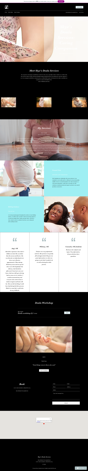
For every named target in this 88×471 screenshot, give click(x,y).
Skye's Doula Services (44, 457)
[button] (25, 313)
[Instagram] (44, 464)
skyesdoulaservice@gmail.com (22, 390)
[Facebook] (43, 464)
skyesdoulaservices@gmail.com (71, 12)
